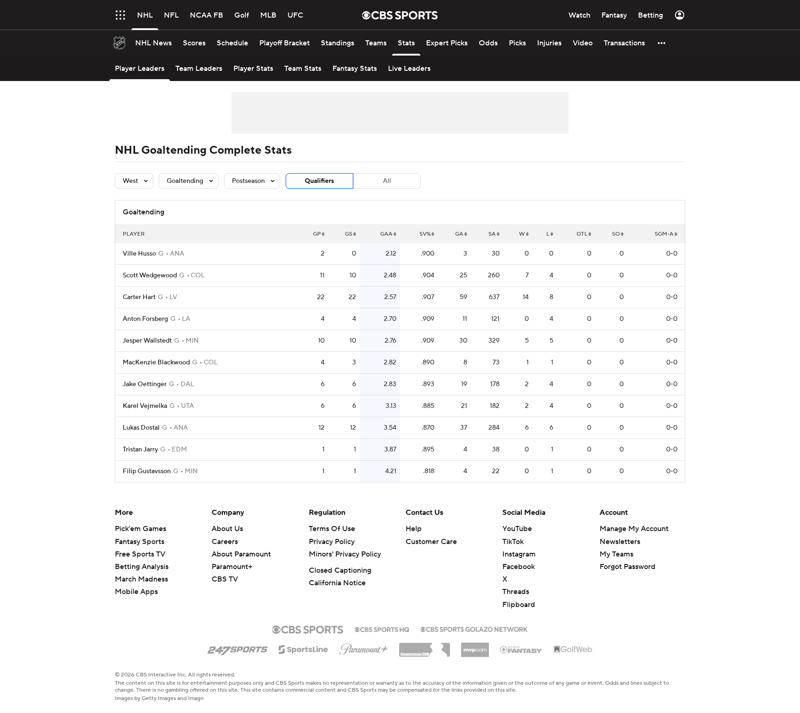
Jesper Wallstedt (147, 341)
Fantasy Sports (139, 541)
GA (459, 234)
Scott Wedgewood (150, 275)
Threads (515, 591)
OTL (582, 234)
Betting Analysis (142, 566)
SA (492, 234)
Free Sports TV (140, 554)
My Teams (616, 554)
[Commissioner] (424, 646)
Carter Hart (139, 297)
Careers (225, 541)
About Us (227, 528)
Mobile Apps (136, 591)
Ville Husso (139, 254)
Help (414, 528)
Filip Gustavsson (147, 471)
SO (616, 234)
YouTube (517, 528)
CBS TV (225, 579)
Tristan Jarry (140, 449)
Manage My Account (634, 528)
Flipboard (518, 604)
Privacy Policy (332, 541)
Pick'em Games (140, 528)
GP (317, 234)
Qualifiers (319, 181)
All (387, 181)
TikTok (513, 541)
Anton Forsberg (145, 319)
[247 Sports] (237, 647)
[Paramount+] (363, 647)
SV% (425, 234)
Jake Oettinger (145, 384)
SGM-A (664, 234)
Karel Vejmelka (145, 406)
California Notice (337, 583)
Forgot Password (628, 566)
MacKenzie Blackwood (156, 362)
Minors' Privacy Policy (345, 554)
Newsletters (620, 541)
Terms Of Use (332, 528)
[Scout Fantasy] (521, 649)
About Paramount (241, 554)
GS (348, 234)
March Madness (141, 579)
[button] (120, 15)
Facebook (518, 566)
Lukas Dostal (141, 428)
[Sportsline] (303, 648)
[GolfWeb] (573, 649)
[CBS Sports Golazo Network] (474, 628)
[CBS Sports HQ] (382, 628)
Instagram (519, 554)
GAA (386, 234)
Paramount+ (232, 566)
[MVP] (475, 646)
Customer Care (431, 541)
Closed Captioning (340, 570)
